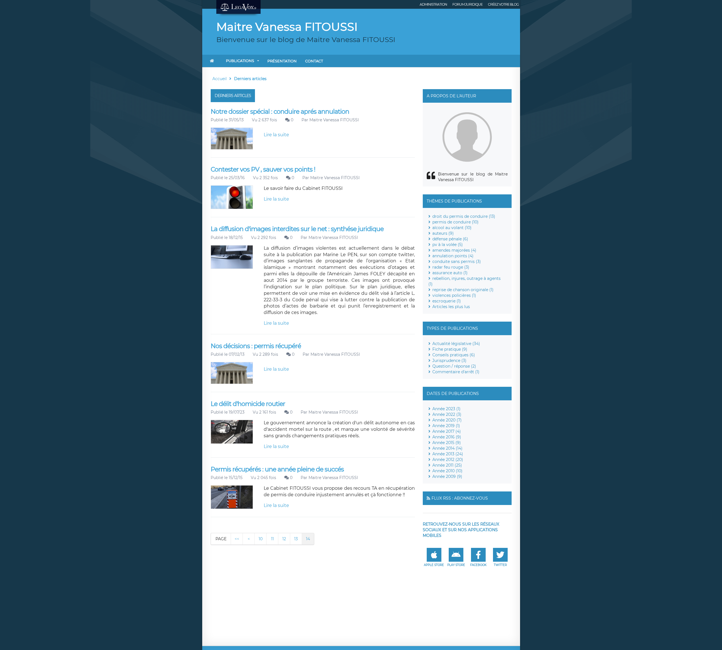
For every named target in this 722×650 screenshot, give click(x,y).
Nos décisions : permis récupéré (256, 346)
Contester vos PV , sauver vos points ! (263, 169)
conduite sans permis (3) (456, 261)
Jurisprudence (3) (449, 360)
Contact (314, 61)
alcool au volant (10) (452, 227)
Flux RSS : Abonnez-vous (460, 498)
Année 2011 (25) (447, 465)
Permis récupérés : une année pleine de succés (277, 469)
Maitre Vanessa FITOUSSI (334, 119)
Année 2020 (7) (447, 420)
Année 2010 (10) (447, 470)
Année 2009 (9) (447, 476)
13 (296, 538)
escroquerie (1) (446, 301)
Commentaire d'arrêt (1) (455, 371)
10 (261, 538)
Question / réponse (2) (454, 366)
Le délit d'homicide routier (248, 404)
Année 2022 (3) (446, 414)
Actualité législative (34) (456, 343)
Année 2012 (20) (447, 459)
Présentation (282, 61)
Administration (433, 4)
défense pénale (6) (450, 238)
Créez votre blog (503, 4)
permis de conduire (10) (455, 222)
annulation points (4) (453, 255)
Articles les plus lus (451, 306)
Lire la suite (276, 134)
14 (308, 538)
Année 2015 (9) (446, 442)
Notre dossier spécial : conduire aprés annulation (280, 111)
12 (284, 538)
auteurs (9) (443, 233)
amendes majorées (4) (454, 250)
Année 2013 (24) (447, 453)
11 (272, 538)
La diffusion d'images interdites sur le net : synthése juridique (297, 229)
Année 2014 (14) (447, 448)
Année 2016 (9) (446, 437)
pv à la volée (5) (447, 244)
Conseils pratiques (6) (453, 354)
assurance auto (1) (450, 272)
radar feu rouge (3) (450, 267)
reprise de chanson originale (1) (463, 289)
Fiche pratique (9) (449, 349)
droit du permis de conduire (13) (463, 216)
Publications (240, 60)
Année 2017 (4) (446, 431)
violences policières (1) (454, 295)
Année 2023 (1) (446, 408)
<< (237, 538)
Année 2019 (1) (446, 425)
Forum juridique (467, 4)
